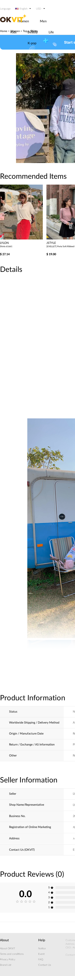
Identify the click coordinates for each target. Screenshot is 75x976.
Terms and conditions (12, 954)
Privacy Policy (7, 959)
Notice (42, 948)
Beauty (32, 32)
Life (51, 32)
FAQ (40, 959)
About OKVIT (7, 948)
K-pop (32, 43)
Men (43, 21)
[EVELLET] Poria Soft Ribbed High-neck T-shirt (22, 246)
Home (3, 31)
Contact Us (44, 965)
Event (41, 954)
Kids (13, 32)
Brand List (5, 965)
